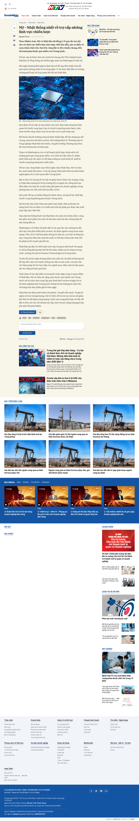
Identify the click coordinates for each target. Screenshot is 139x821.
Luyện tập (60, 752)
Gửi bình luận (27, 333)
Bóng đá (60, 755)
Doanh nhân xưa (36, 732)
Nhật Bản (36, 318)
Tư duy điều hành (63, 724)
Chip (53, 318)
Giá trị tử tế (8, 752)
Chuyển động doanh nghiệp (40, 747)
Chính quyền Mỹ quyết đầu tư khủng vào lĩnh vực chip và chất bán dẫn (109, 52)
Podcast (26, 482)
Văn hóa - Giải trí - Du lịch (120, 743)
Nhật (24, 318)
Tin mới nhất (12, 8)
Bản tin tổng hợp (10, 735)
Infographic (46, 482)
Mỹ (30, 318)
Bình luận (41, 22)
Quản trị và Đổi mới (51, 16)
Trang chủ (22, 22)
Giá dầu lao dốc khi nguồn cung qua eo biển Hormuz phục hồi (23, 471)
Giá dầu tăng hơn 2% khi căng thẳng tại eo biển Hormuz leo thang (114, 435)
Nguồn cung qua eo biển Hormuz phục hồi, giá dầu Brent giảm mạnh (69, 471)
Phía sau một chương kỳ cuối (114, 618)
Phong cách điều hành (38, 730)
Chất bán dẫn (61, 318)
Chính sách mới (9, 724)
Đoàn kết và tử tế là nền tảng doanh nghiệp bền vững (18, 513)
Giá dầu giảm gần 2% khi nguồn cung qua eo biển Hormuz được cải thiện (68, 435)
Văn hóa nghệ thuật (117, 747)
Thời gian (70, 339)
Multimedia (9, 482)
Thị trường (87, 730)
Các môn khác (62, 763)
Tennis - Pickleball (63, 760)
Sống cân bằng (63, 743)
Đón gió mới (8, 773)
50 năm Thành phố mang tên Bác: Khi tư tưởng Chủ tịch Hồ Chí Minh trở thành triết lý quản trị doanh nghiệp (117, 557)
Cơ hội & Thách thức (91, 724)
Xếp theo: (63, 339)
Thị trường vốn (115, 727)
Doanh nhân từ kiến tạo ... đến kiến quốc (15, 776)
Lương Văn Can (9, 755)
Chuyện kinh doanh (67, 16)
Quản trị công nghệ (63, 727)
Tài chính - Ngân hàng (86, 16)
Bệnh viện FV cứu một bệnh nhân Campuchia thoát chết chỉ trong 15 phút (117, 678)
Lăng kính (87, 732)
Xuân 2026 (8, 769)
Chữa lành (60, 750)
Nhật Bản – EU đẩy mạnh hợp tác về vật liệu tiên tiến (109, 30)
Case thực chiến (62, 730)
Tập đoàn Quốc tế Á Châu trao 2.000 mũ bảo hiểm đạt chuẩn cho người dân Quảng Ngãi (110, 689)
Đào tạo (60, 735)
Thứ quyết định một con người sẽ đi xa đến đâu (110, 637)
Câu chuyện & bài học (38, 737)
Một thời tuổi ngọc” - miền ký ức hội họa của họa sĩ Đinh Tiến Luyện (110, 700)
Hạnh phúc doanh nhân (39, 727)
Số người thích (79, 339)
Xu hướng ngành (10, 732)
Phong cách (8, 747)
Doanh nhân (36, 16)
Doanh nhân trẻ (36, 735)
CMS (117, 819)
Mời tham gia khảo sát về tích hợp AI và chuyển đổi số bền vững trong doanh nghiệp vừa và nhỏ (110, 627)
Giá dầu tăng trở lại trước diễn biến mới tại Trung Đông (23, 435)
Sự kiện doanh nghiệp (39, 743)
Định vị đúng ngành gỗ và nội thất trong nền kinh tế (110, 568)
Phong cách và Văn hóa (106, 16)
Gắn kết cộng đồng (37, 750)
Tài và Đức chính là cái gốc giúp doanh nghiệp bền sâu (119, 513)
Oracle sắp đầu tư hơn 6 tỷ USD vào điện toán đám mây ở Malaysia (64, 379)
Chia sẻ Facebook (28, 312)
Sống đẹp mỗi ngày (63, 747)
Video (19, 482)
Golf (58, 758)
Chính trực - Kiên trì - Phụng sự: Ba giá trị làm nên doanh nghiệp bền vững (53, 514)
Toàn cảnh (25, 16)
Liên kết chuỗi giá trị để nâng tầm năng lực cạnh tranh (110, 581)
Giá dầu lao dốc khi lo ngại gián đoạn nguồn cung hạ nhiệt (112, 471)
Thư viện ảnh (35, 482)
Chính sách (114, 724)
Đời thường (107, 649)
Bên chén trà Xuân (10, 780)
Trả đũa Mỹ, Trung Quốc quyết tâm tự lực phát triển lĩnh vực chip (108, 42)
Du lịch (112, 750)
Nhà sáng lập (35, 724)
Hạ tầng (113, 730)
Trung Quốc (45, 318)
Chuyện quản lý (62, 732)
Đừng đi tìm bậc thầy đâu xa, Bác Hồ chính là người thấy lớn (84, 513)
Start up (86, 727)
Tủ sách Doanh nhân (11, 750)
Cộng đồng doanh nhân (12, 730)
